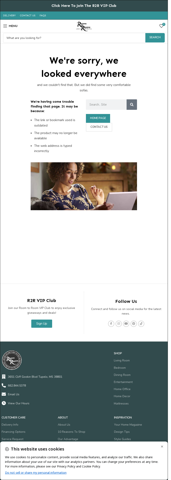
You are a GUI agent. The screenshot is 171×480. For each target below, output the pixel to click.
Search (155, 37)
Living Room (122, 360)
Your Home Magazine (128, 425)
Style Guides (122, 439)
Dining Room (122, 375)
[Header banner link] (84, 6)
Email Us (13, 394)
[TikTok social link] (141, 324)
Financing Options (13, 432)
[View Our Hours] (4, 403)
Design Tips (122, 432)
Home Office (122, 389)
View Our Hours (18, 403)
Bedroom (120, 368)
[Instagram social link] (119, 324)
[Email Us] (4, 394)
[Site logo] (84, 25)
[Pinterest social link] (134, 324)
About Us (64, 425)
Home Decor (122, 396)
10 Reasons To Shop (71, 432)
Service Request (12, 439)
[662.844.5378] (4, 385)
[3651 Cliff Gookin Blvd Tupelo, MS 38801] (4, 377)
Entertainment (123, 382)
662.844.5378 (17, 386)
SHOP (118, 353)
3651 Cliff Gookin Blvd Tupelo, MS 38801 (35, 377)
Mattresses (121, 404)
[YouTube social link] (126, 324)
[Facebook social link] (111, 324)
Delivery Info (10, 425)
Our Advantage (68, 439)
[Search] (132, 104)
